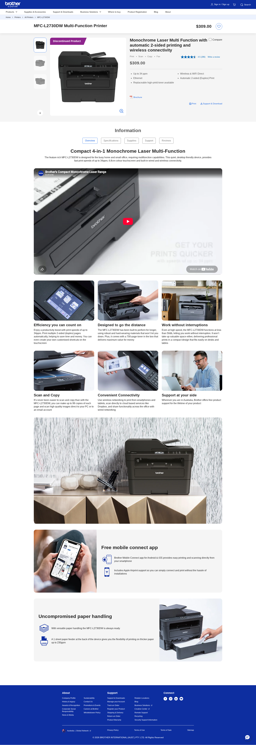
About (168, 12)
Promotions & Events (92, 705)
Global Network (82, 731)
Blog (156, 12)
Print (194, 103)
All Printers (29, 17)
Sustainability (89, 698)
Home (8, 17)
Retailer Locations (142, 698)
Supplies (131, 140)
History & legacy (68, 702)
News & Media (68, 715)
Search (247, 4)
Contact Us (88, 702)
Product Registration (137, 12)
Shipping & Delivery (115, 713)
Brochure (137, 97)
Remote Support (141, 713)
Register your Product (116, 709)
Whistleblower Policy (92, 713)
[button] (40, 113)
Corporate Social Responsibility (69, 710)
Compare (217, 39)
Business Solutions (142, 705)
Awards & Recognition (71, 705)
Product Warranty (114, 720)
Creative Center (141, 709)
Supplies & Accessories (35, 12)
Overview (90, 140)
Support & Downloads (63, 12)
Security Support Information (146, 720)
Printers (18, 17)
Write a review (214, 57)
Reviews (166, 140)
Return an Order (113, 716)
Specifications (111, 140)
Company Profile (69, 698)
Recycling (139, 716)
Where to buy (114, 12)
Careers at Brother (91, 709)
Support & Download (212, 103)
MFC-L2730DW (43, 17)
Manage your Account (116, 702)
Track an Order (113, 705)
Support (149, 140)
